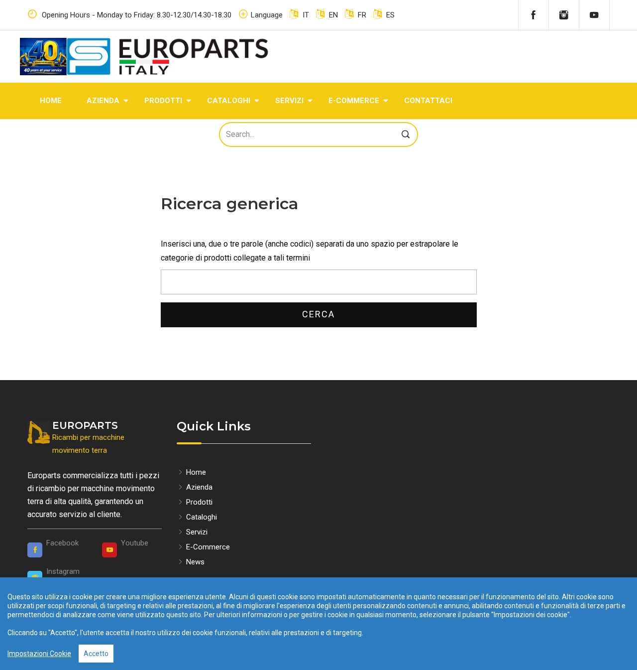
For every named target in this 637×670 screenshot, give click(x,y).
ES (389, 14)
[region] (318, 623)
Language (267, 14)
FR (361, 14)
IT (305, 14)
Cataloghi (228, 100)
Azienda (103, 100)
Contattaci (428, 100)
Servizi (289, 100)
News (194, 561)
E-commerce (353, 100)
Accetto (96, 654)
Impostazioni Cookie (39, 654)
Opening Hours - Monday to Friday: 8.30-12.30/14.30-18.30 (135, 14)
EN (332, 14)
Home (51, 100)
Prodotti (163, 100)
